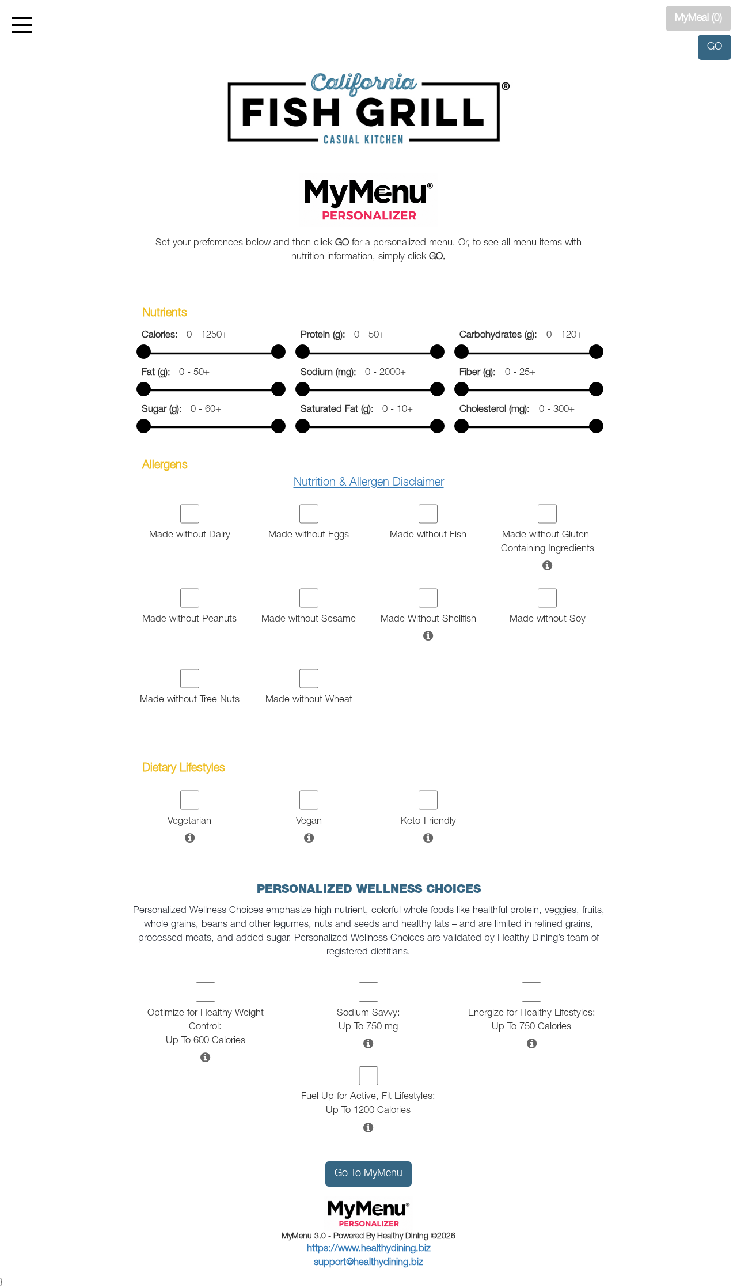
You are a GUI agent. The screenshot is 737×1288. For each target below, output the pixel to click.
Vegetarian (189, 822)
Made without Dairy (189, 535)
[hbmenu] (22, 25)
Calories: (164, 335)
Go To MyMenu (368, 1174)
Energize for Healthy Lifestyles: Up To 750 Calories (531, 1020)
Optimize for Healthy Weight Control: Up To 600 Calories (205, 1027)
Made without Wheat (308, 700)
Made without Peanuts (189, 619)
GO (714, 47)
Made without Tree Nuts (190, 700)
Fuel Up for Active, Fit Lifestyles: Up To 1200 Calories (368, 1104)
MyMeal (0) (698, 18)
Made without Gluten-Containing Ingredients (547, 542)
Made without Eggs (308, 535)
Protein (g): (327, 335)
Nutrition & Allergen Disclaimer (369, 483)
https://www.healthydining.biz (369, 1249)
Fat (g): (160, 373)
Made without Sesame (308, 619)
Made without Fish (428, 535)
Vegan (309, 822)
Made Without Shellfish (428, 619)
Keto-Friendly (428, 822)
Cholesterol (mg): (498, 410)
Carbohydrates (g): (502, 335)
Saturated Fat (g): (341, 410)
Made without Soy (548, 619)
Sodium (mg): (333, 373)
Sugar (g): (166, 410)
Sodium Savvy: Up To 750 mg (368, 1020)
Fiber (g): (481, 373)
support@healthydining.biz (368, 1263)
